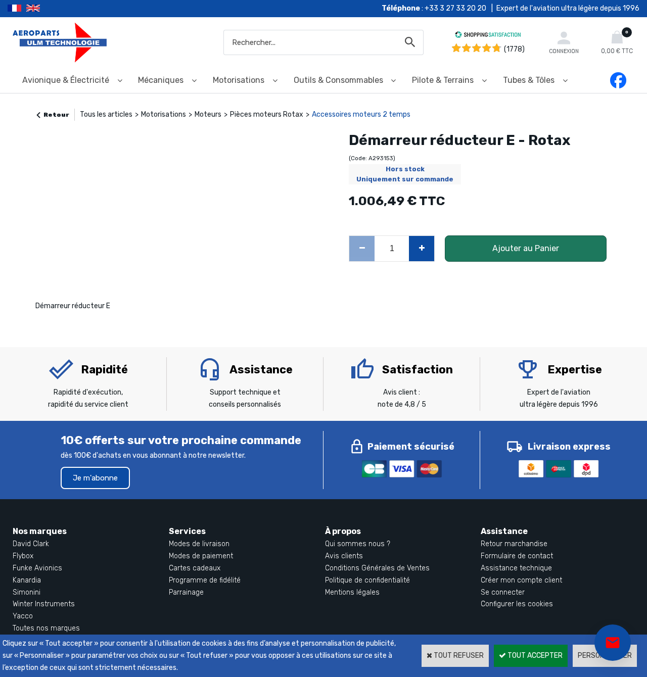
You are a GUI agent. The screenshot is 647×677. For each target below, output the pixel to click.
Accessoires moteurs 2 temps (361, 114)
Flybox (23, 556)
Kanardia (27, 580)
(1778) (514, 49)
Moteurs (208, 114)
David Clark (31, 544)
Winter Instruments (44, 604)
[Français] (17, 8)
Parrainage (186, 592)
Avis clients (344, 556)
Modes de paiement (201, 556)
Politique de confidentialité (367, 580)
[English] (45, 8)
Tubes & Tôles (528, 80)
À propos (343, 531)
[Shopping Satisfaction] (488, 36)
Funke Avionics (37, 568)
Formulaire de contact (517, 556)
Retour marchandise (514, 544)
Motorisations (238, 80)
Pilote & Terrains (443, 80)
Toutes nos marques (46, 628)
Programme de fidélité (205, 580)
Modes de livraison (199, 544)
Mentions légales (352, 592)
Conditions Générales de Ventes (377, 568)
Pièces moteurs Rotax (266, 114)
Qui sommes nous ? (357, 544)
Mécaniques (160, 80)
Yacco (23, 616)
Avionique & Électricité (65, 80)
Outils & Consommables (338, 80)
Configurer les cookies (517, 604)
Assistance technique (516, 568)
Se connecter (503, 592)
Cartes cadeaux (194, 568)
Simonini (26, 592)
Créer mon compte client (521, 580)
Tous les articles (106, 114)
